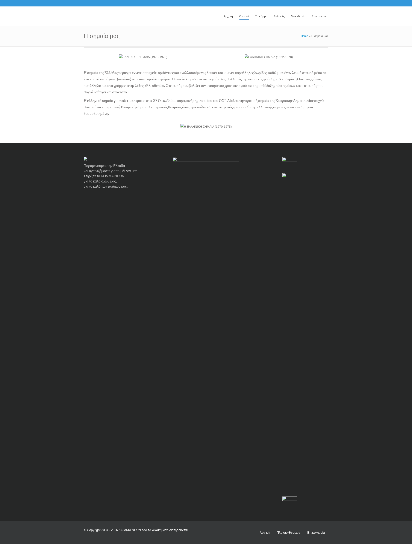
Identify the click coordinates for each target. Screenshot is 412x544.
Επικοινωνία (316, 532)
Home (304, 36)
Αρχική (265, 532)
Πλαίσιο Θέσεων (288, 532)
